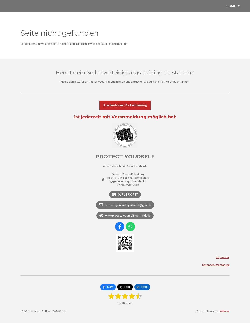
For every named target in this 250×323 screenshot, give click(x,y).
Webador (224, 311)
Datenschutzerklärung (215, 264)
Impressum (222, 257)
